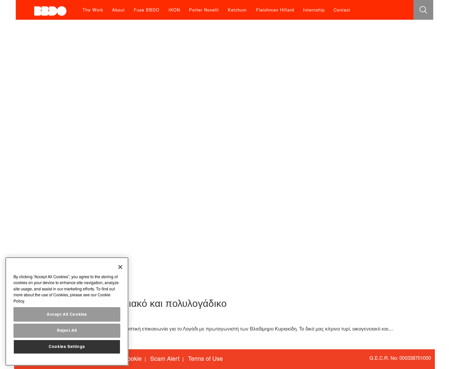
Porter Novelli (204, 10)
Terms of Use (205, 358)
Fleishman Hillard (275, 10)
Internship (314, 10)
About (118, 10)
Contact (342, 10)
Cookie (132, 358)
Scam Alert (164, 358)
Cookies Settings (67, 347)
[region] (67, 311)
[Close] (120, 267)
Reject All (67, 330)
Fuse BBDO (146, 10)
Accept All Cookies (67, 314)
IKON (174, 10)
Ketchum (237, 10)
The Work (93, 10)
